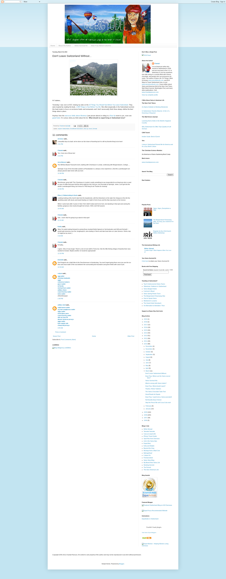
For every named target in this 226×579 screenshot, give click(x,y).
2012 (146, 338)
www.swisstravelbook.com (150, 84)
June (147, 363)
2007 (146, 418)
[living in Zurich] (146, 538)
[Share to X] (83, 126)
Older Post (130, 336)
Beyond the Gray (149, 448)
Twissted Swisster (149, 431)
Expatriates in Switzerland (150, 519)
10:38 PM (61, 173)
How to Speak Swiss (150, 298)
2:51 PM (60, 144)
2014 (146, 333)
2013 (146, 335)
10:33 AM (61, 267)
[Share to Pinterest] (87, 126)
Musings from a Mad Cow (152, 450)
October (148, 352)
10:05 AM (61, 208)
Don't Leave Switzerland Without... (156, 373)
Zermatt (95, 128)
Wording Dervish (149, 465)
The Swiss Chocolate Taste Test (155, 391)
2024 (146, 319)
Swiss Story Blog (149, 460)
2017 (146, 325)
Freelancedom (148, 458)
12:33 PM (61, 253)
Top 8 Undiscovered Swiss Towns (154, 284)
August (148, 357)
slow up (86, 128)
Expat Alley (147, 443)
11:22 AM (61, 220)
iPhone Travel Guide (150, 436)
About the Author (65, 46)
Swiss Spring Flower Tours (152, 293)
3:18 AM (60, 236)
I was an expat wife (150, 434)
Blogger (121, 564)
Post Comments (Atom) (68, 339)
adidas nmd (61, 305)
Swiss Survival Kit (81, 46)
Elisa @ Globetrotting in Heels (68, 195)
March (148, 371)
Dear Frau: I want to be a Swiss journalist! (158, 397)
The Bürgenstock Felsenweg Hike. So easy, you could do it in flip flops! (163, 221)
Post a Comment (60, 332)
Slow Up (112, 116)
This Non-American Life (151, 470)
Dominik (60, 260)
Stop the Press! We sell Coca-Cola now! (158, 402)
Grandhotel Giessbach (76, 128)
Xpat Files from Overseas (152, 438)
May (147, 365)
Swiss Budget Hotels (150, 289)
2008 (146, 415)
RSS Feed (147, 55)
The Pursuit (147, 467)
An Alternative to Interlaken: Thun (154, 305)
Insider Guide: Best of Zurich (151, 136)
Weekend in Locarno (150, 301)
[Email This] (78, 126)
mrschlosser (62, 162)
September (149, 354)
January (148, 409)
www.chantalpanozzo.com (150, 92)
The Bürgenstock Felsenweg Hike (154, 296)
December (149, 346)
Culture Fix (147, 455)
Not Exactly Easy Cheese (153, 400)
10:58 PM (61, 189)
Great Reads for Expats (152, 394)
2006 (146, 420)
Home (52, 46)
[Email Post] (74, 126)
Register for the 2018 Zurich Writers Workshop (162, 232)
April (147, 368)
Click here (145, 261)
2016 (146, 327)
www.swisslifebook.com (155, 80)
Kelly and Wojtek (149, 446)
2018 (146, 322)
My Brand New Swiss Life (152, 462)
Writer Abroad (149, 248)
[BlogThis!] (81, 126)
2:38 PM (60, 298)
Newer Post (56, 336)
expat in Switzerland (63, 128)
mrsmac (60, 139)
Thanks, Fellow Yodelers (153, 389)
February (149, 406)
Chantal (60, 150)
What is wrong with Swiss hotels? (156, 383)
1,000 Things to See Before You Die (88, 107)
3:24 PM (60, 156)
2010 (146, 344)
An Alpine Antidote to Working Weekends (155, 107)
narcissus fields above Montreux (76, 116)
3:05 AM (60, 328)
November (149, 349)
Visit (149, 532)
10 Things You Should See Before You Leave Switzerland (108, 105)
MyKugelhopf (148, 453)
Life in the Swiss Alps (150, 441)
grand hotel (56, 118)
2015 (146, 330)
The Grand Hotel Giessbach (152, 303)
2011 (146, 341)
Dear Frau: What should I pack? (155, 386)
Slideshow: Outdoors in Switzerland (155, 286)
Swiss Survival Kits (151, 380)
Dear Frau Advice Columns (101, 46)
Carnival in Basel (149, 291)
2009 (146, 412)
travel (90, 128)
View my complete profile (150, 95)
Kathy (60, 226)
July (147, 360)
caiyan (60, 273)
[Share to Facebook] (85, 126)
